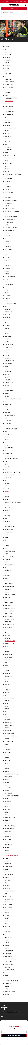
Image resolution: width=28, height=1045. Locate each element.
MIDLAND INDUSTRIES (10, 641)
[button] (1, 5)
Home (2, 16)
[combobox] (14, 12)
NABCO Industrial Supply (12, 1012)
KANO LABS (7, 491)
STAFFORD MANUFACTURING (12, 855)
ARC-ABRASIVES (9, 101)
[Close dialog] (26, 1022)
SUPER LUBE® (8, 872)
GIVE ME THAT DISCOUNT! (14, 1035)
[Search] (25, 12)
